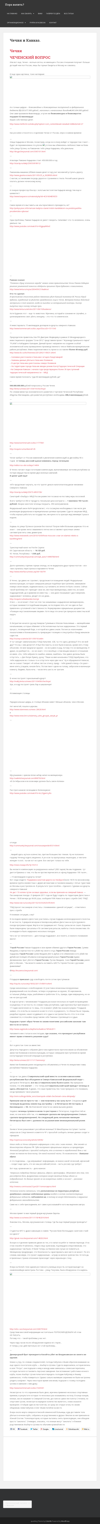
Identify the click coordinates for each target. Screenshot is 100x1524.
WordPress (65, 1521)
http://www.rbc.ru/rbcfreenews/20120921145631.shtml (33, 352)
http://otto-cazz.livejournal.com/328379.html (28, 1329)
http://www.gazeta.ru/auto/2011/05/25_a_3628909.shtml (33, 175)
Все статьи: (69, 13)
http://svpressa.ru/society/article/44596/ (26, 1140)
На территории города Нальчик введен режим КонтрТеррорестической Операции (48, 366)
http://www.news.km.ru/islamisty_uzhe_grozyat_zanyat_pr (34, 715)
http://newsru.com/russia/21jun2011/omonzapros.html (33, 1186)
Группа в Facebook (37, 23)
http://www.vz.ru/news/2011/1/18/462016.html (29, 1217)
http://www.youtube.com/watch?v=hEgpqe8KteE (30, 226)
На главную (12, 13)
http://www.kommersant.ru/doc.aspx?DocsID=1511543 (33, 328)
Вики (40, 13)
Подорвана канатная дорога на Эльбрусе (45, 880)
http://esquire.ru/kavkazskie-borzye (24, 599)
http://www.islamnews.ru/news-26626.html (28, 709)
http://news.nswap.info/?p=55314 (24, 865)
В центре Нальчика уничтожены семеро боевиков (33, 363)
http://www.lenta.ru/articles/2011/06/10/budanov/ (30, 309)
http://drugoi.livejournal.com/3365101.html (27, 151)
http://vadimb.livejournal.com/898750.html (28, 778)
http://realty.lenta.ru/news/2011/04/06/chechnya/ (30, 681)
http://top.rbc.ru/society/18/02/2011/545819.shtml (31, 983)
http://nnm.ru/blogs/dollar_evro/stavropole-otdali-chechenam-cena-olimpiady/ (42, 1096)
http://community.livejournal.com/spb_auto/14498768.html (34, 556)
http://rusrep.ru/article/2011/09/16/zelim (26, 638)
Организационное (15, 23)
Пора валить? (14, 4)
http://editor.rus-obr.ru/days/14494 (24, 465)
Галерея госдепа (53, 13)
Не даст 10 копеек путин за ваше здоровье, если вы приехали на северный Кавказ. (46, 892)
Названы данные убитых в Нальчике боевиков (32, 360)
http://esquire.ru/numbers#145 (22, 449)
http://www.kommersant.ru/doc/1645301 (27, 1388)
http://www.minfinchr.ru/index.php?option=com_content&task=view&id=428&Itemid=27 (46, 124)
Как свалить (26, 13)
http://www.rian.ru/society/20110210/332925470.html (32, 903)
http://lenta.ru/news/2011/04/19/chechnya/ (28, 388)
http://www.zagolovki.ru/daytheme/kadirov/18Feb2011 (32, 1029)
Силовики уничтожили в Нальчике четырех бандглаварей (37, 357)
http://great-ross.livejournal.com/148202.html (29, 1238)
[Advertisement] (50, 1459)
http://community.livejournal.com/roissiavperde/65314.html (34, 845)
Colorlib (49, 1521)
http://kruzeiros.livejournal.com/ (24, 970)
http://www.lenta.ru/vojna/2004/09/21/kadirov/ (29, 289)
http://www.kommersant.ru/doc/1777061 (27, 443)
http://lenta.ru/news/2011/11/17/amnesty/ (27, 1060)
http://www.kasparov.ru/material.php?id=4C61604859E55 (33, 196)
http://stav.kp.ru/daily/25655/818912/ (25, 163)
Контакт (53, 23)
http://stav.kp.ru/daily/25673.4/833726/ (26, 492)
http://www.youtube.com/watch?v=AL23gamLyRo (30, 793)
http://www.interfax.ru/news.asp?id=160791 (28, 571)
